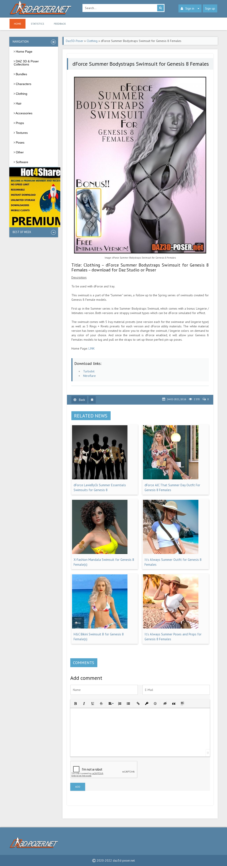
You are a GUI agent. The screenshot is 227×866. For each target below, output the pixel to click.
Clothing (92, 41)
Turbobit (88, 371)
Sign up (210, 8)
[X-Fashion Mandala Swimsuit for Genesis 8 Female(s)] (99, 553)
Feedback (60, 23)
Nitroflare (89, 376)
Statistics (37, 23)
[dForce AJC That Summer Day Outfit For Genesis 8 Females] (170, 478)
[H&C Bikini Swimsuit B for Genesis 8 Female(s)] (99, 627)
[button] (75, 703)
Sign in (189, 8)
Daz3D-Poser (74, 41)
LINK (91, 348)
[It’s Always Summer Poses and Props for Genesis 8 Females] (170, 627)
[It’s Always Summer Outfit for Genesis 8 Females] (170, 553)
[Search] (160, 8)
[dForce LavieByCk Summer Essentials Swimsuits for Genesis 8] (99, 478)
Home (17, 23)
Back (81, 400)
